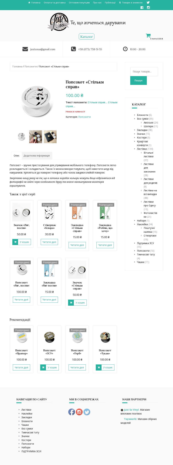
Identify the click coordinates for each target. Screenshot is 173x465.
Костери (142, 137)
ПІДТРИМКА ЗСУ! (31, 451)
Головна (35, 2)
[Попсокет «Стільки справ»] (35, 102)
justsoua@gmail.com (42, 49)
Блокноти (142, 115)
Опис (16, 155)
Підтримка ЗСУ (145, 243)
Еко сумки (142, 118)
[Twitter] (148, 2)
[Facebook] (142, 7)
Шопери (148, 126)
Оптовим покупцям (79, 2)
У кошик (24, 242)
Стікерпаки (150, 235)
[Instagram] (148, 7)
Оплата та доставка (55, 2)
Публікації (110, 2)
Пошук (138, 80)
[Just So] (86, 21)
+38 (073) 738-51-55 (90, 49)
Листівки (142, 148)
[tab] (16, 155)
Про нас (97, 2)
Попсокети (30, 66)
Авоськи (148, 122)
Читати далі (49, 242)
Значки (141, 133)
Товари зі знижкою (132, 2)
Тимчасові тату (146, 254)
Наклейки (142, 224)
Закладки (142, 130)
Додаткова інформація (36, 155)
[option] (21, 136)
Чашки (140, 262)
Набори (141, 220)
